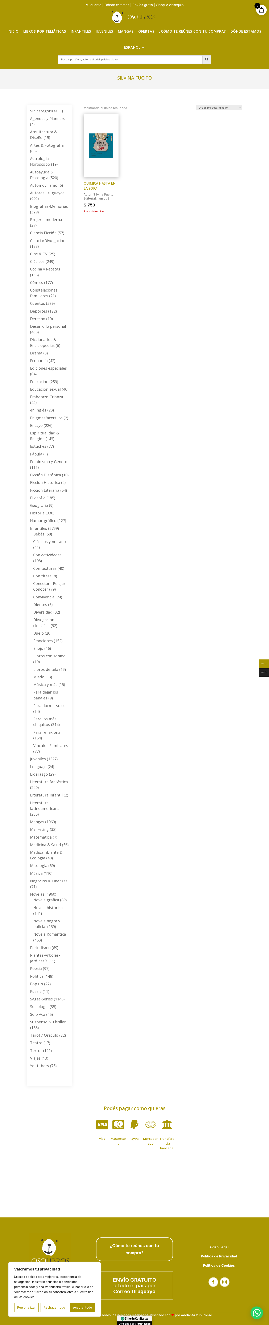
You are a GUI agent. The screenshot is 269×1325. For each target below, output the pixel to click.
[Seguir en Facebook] (213, 1282)
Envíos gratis (142, 5)
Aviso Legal (218, 1247)
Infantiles (81, 31)
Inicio (13, 31)
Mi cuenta (93, 5)
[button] (257, 1312)
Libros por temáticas (44, 31)
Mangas (126, 31)
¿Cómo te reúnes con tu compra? (192, 31)
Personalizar (26, 1307)
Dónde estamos (116, 5)
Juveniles (104, 31)
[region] (54, 1289)
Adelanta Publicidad (196, 1315)
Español (132, 47)
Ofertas (146, 31)
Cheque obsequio (170, 5)
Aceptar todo (82, 1307)
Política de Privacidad (219, 1256)
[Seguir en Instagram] (224, 1282)
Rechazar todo (54, 1307)
